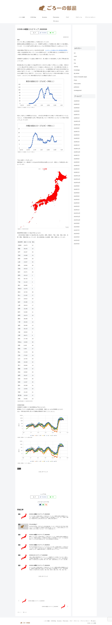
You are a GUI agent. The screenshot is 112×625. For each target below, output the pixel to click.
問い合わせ (93, 620)
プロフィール (76, 620)
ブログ (71, 620)
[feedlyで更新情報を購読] (43, 504)
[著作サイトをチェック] (40, 504)
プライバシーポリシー (85, 620)
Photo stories (65, 620)
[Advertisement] (43, 482)
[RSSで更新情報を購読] (46, 504)
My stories (59, 620)
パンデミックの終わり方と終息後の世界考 (56, 50)
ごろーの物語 (47, 620)
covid (20, 468)
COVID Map (53, 620)
